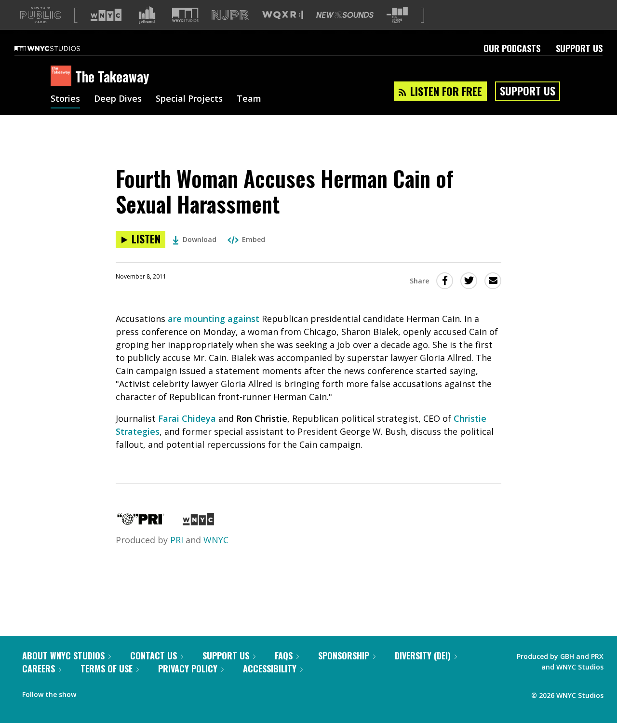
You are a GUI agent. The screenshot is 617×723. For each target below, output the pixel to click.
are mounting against (213, 318)
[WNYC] (198, 522)
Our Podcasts (511, 48)
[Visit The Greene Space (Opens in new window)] (397, 15)
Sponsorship (343, 655)
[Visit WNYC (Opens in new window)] (106, 15)
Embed (253, 239)
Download (199, 239)
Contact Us (153, 655)
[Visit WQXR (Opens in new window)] (282, 15)
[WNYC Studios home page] (59, 48)
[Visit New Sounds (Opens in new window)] (345, 15)
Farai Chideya (187, 418)
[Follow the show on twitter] (109, 692)
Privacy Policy (187, 668)
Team (249, 99)
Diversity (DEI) (423, 655)
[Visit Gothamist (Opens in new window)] (147, 15)
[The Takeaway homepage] (63, 77)
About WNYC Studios (63, 655)
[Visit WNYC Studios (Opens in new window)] (185, 15)
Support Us (579, 48)
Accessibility (269, 668)
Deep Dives (118, 99)
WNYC (215, 540)
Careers (38, 668)
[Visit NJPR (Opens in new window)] (230, 15)
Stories (65, 99)
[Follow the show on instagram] (127, 692)
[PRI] (141, 522)
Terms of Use (106, 668)
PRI (176, 540)
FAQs (284, 655)
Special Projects (189, 99)
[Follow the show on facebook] (90, 692)
